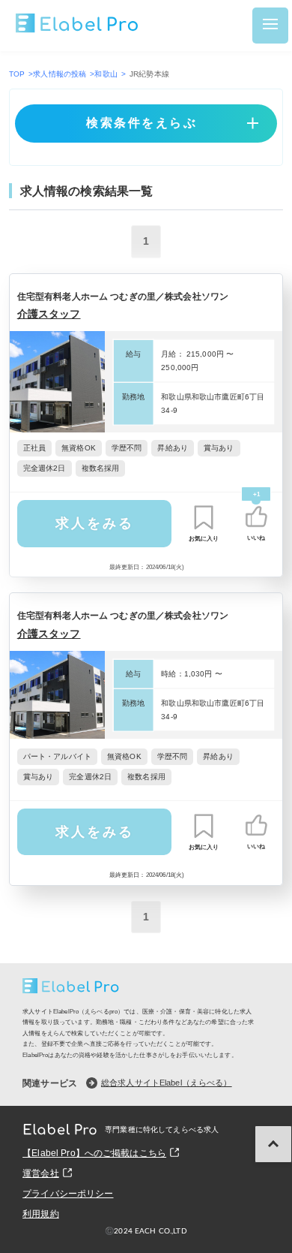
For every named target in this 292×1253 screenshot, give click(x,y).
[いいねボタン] (256, 517)
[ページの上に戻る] (273, 1144)
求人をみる (94, 523)
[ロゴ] (77, 25)
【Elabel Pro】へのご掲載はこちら (94, 1153)
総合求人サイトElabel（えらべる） (166, 1082)
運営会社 (40, 1173)
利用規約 (40, 1214)
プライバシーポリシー (67, 1193)
